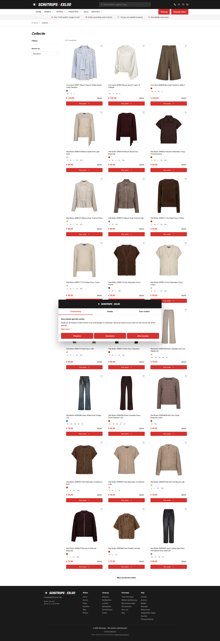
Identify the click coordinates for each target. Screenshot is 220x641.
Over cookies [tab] (144, 311)
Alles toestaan (143, 336)
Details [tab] (110, 311)
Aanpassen (110, 336)
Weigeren (77, 336)
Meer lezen (65, 329)
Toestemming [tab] (75, 311)
